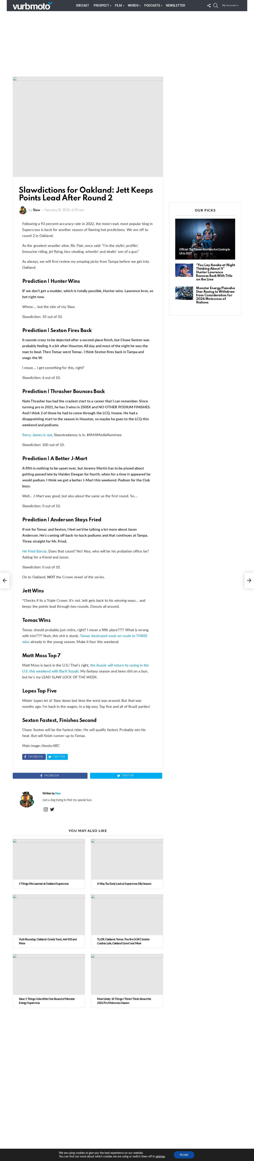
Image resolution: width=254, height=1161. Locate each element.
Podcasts (152, 5)
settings (160, 1156)
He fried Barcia (34, 551)
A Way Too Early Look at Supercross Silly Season (124, 884)
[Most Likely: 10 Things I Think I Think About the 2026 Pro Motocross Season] (127, 974)
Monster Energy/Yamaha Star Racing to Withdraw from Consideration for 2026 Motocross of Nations (215, 295)
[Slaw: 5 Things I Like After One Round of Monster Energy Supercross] (49, 974)
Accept (184, 1154)
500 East (82, 5)
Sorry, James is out (37, 435)
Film (118, 5)
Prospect (101, 5)
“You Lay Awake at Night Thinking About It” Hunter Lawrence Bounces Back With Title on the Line (215, 272)
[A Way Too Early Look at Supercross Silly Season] (127, 859)
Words (133, 5)
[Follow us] (209, 6)
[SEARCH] (215, 6)
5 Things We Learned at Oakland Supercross (44, 884)
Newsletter (175, 5)
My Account (229, 5)
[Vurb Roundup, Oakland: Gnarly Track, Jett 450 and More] (49, 914)
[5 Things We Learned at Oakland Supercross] (49, 859)
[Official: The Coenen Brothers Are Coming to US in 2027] (205, 239)
